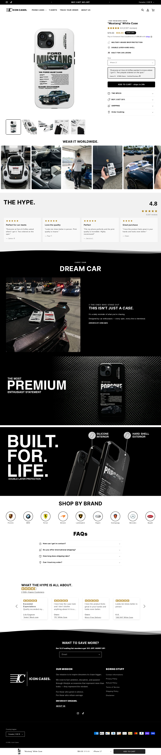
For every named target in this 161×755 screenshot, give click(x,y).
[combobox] (103, 751)
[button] (39, 10)
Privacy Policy (111, 679)
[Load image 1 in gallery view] (13, 127)
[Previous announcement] (51, 2)
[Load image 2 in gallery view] (29, 127)
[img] (81, 589)
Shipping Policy (112, 691)
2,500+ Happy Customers (32, 592)
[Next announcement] (109, 2)
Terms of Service (113, 687)
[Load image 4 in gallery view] (61, 127)
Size (109, 58)
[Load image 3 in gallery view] (45, 127)
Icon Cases (15, 742)
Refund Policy (111, 683)
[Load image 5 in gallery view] (78, 127)
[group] (11, 518)
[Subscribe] (99, 654)
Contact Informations (114, 675)
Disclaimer (110, 695)
